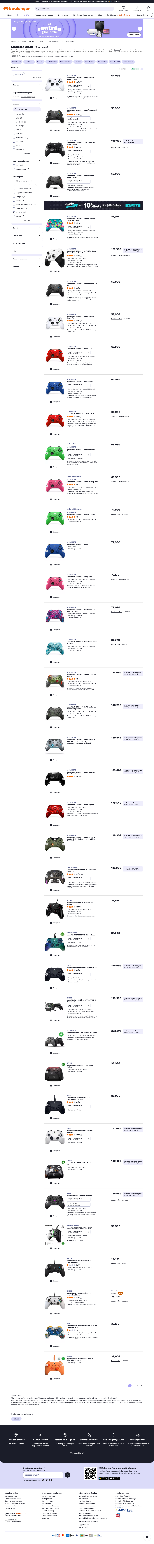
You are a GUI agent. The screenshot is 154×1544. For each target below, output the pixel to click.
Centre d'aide (10, 1508)
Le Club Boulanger (48, 1511)
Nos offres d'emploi (123, 1496)
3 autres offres (116, 256)
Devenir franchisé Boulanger (126, 1499)
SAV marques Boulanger (51, 1508)
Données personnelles (87, 1503)
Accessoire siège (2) (23, 189)
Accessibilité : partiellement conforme (93, 1518)
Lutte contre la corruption (88, 1516)
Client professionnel (49, 1516)
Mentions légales (85, 1501)
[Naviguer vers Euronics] (132, 1510)
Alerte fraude (83, 1527)
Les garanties (83, 1499)
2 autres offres (116, 416)
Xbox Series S (29, 62)
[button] (152, 15)
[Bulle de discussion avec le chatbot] (147, 1537)
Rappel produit (84, 1525)
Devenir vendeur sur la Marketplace (129, 1506)
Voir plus (27, 154)
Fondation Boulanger (49, 1513)
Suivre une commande (13, 1501)
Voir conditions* (77, 1453)
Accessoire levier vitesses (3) (26, 185)
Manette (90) (21, 212)
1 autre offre (115, 147)
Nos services (46, 1503)
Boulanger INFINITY (48, 1518)
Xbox (41, 41)
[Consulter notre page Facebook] (43, 1481)
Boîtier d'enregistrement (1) (26, 204)
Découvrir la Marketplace (125, 1503)
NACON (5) (20, 142)
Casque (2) (20, 216)
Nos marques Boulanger (51, 1506)
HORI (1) (18, 130)
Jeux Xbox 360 (115, 62)
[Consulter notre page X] (46, 1481)
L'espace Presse (48, 1501)
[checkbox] (14, 114)
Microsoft (117, 50)
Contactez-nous (11, 1496)
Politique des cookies (86, 1508)
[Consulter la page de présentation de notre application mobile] (103, 1478)
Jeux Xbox (78, 62)
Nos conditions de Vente (88, 1496)
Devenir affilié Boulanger (125, 1501)
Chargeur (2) (20, 197)
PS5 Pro (16, 1419)
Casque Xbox (102, 62)
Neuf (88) (19, 165)
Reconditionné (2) (22, 169)
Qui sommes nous (48, 1496)
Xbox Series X (16, 62)
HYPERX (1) (19, 134)
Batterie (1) (20, 201)
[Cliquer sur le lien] (77, 28)
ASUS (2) (19, 118)
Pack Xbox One (52, 62)
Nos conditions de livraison (15, 1503)
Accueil (13, 41)
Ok (67, 1475)
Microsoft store (128, 62)
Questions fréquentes (13, 1499)
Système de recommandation (90, 1511)
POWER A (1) (20, 149)
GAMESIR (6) (20, 126)
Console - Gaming (28, 41)
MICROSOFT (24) (22, 138)
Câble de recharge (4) (24, 181)
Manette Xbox (89, 62)
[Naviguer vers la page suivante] (141, 1385)
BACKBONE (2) (21, 122)
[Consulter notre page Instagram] (50, 1481)
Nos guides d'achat (12, 1506)
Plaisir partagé (47, 1499)
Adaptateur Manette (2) (25, 193)
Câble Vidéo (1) (21, 208)
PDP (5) (18, 145)
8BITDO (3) (20, 114)
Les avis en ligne (85, 1513)
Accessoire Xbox (54, 41)
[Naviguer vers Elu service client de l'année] (132, 1515)
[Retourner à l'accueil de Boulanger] (16, 9)
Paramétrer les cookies (87, 1506)
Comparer (56, 98)
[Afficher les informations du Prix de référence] (121, 1291)
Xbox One (40, 62)
